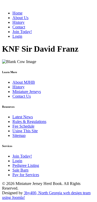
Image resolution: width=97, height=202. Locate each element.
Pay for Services (25, 175)
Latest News (22, 117)
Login (17, 161)
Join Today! (22, 156)
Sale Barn (20, 170)
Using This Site (25, 131)
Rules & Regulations (29, 121)
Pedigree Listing (25, 165)
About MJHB (23, 82)
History (18, 87)
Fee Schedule (23, 126)
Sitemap (19, 135)
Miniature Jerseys (26, 91)
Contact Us (21, 96)
